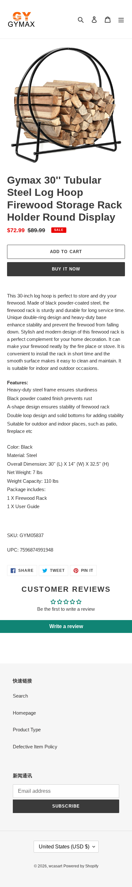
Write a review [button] (66, 626)
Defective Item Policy (35, 746)
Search (20, 696)
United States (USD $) (64, 846)
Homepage (24, 713)
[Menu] (121, 19)
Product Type (27, 729)
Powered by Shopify (80, 866)
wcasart (55, 866)
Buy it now (66, 269)
